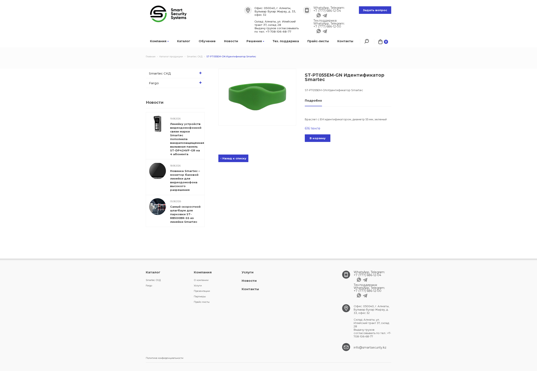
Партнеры (200, 296)
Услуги (198, 285)
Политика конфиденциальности (164, 358)
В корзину (318, 138)
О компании (201, 280)
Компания (158, 41)
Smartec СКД (160, 73)
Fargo (154, 83)
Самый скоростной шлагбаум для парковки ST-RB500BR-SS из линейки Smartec (185, 214)
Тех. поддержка (285, 41)
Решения (254, 41)
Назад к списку (234, 158)
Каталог (183, 41)
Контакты (345, 41)
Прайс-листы (318, 41)
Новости (231, 41)
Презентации (202, 291)
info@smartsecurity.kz (370, 347)
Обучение (207, 41)
